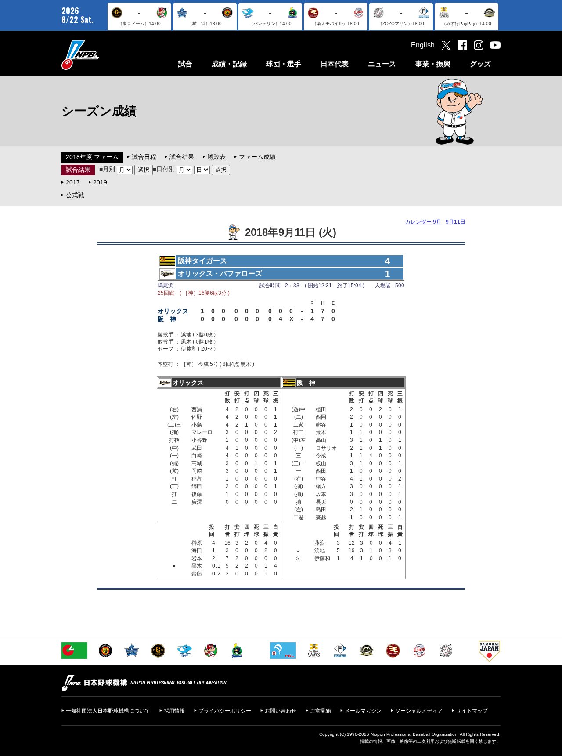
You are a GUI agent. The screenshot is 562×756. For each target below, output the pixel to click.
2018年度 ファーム (92, 156)
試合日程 (144, 156)
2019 (100, 182)
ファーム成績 (257, 156)
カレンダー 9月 (423, 222)
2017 (73, 182)
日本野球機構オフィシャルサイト (102, 55)
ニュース (382, 64)
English (423, 45)
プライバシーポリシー (224, 711)
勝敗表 (216, 156)
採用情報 (174, 711)
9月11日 (455, 222)
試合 (185, 64)
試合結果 (181, 156)
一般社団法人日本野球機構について (108, 711)
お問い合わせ (280, 711)
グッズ (480, 64)
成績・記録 (229, 64)
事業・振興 (432, 64)
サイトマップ (472, 711)
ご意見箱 (320, 711)
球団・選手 (283, 64)
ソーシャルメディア (419, 711)
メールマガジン (363, 711)
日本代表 (335, 64)
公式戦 (75, 195)
